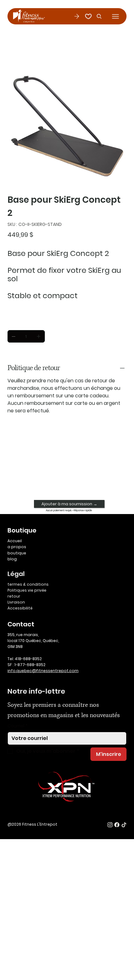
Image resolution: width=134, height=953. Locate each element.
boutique (16, 553)
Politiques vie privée (26, 590)
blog (12, 559)
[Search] (98, 16)
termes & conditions (28, 584)
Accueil (14, 540)
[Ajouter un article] (38, 336)
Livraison (16, 602)
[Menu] (115, 16)
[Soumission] (76, 16)
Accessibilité (19, 608)
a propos (16, 546)
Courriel (17, 726)
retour (13, 596)
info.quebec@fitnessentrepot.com (43, 670)
